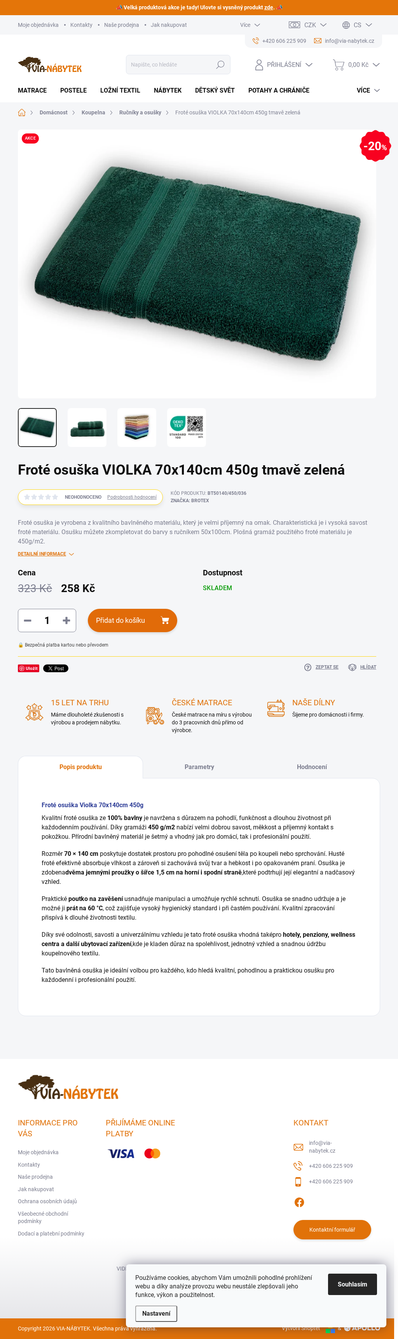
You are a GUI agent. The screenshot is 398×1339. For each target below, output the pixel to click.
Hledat (220, 64)
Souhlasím (352, 1284)
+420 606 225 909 (331, 1166)
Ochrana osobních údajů (47, 1201)
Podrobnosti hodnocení (132, 497)
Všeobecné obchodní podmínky (43, 1218)
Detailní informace (42, 554)
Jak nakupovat (169, 25)
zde (268, 7)
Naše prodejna (121, 25)
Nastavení (156, 1313)
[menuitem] (35, 90)
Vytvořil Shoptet (301, 1328)
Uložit (32, 668)
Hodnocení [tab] (312, 767)
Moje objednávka (38, 25)
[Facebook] (299, 1201)
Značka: (190, 500)
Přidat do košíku (120, 620)
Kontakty (81, 25)
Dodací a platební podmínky (51, 1233)
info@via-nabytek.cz (322, 1147)
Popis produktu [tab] (80, 767)
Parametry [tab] (199, 767)
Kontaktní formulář (332, 1230)
